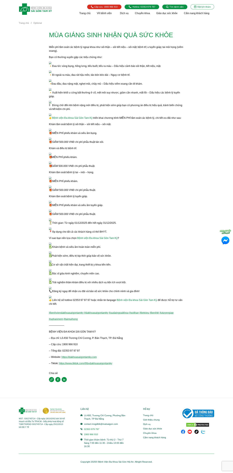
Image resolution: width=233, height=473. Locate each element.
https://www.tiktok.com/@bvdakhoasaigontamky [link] (85, 363)
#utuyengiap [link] (167, 312)
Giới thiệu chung (151, 419)
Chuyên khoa (149, 433)
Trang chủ (24, 23)
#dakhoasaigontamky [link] (96, 312)
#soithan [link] (134, 312)
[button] (51, 379)
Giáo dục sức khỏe (152, 428)
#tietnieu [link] (144, 312)
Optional (37, 23)
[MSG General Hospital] (35, 9)
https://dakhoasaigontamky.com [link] (79, 357)
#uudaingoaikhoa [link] (119, 312)
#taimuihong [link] (71, 319)
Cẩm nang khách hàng (154, 437)
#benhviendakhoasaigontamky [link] (66, 312)
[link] (72, 118)
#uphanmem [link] (56, 319)
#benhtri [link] (154, 312)
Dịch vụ (147, 424)
